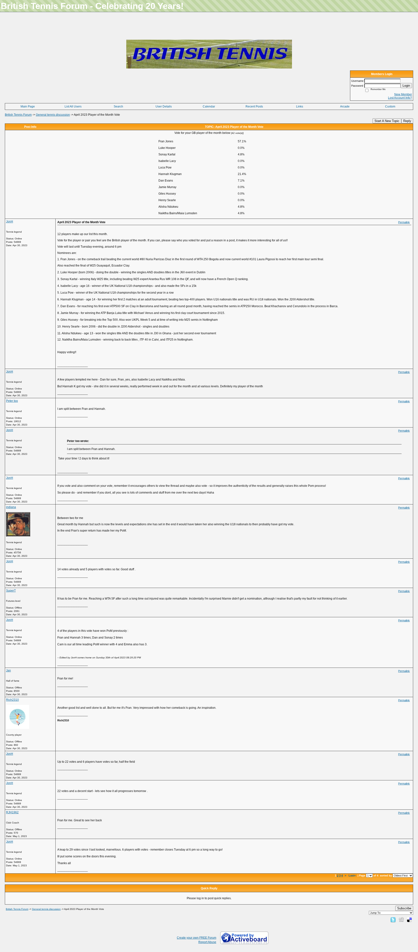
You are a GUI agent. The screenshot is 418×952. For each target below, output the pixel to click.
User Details (164, 106)
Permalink (404, 222)
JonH (9, 221)
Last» (352, 875)
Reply (407, 121)
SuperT (11, 590)
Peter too (12, 401)
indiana (11, 507)
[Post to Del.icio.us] (409, 919)
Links (299, 106)
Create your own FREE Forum (196, 937)
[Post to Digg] (401, 919)
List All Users (73, 106)
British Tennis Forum (18, 114)
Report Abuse (207, 942)
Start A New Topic (386, 121)
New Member (403, 94)
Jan (8, 670)
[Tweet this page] (393, 919)
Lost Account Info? (400, 97)
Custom (390, 106)
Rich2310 (12, 699)
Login (406, 85)
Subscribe (404, 908)
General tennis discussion (53, 114)
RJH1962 (12, 812)
